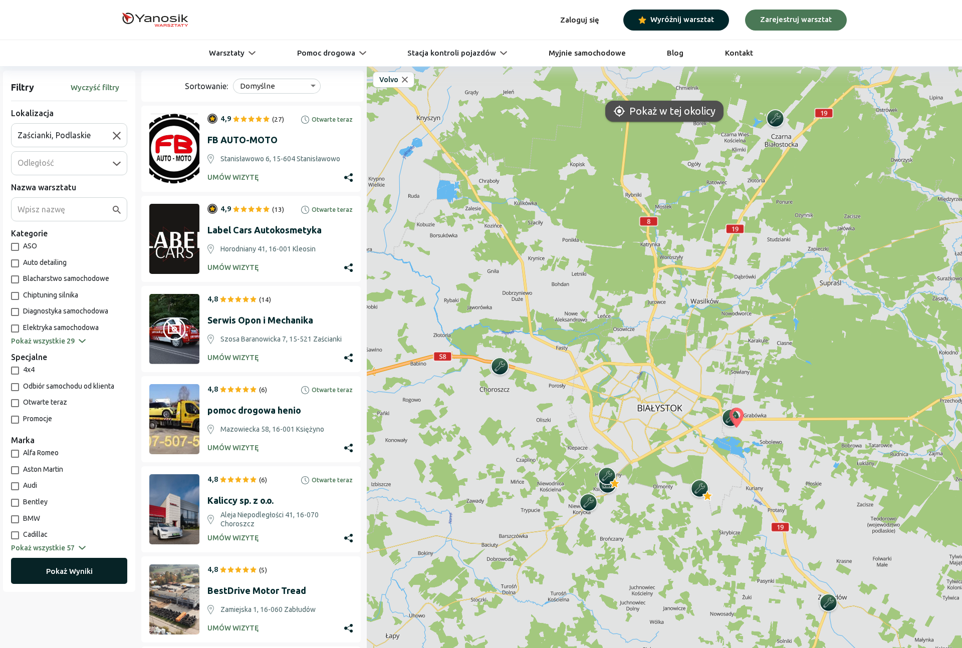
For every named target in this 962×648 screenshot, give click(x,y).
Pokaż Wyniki (69, 571)
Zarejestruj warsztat (796, 19)
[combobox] (65, 135)
